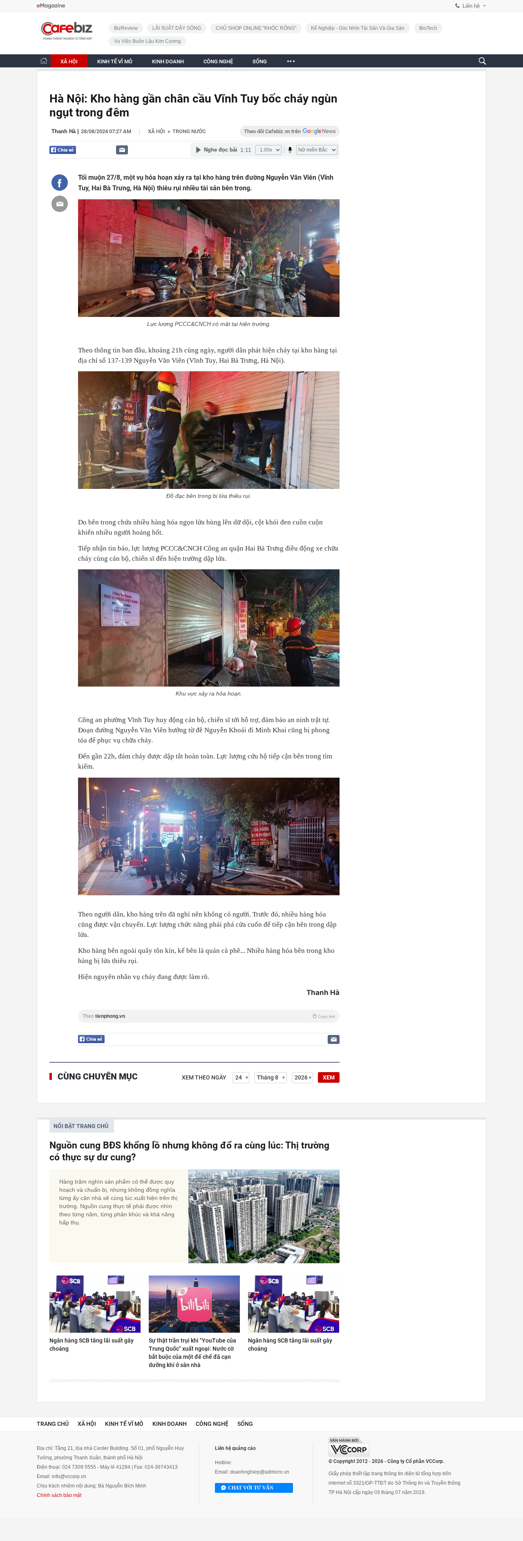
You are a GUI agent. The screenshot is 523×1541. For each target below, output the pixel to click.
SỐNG (260, 61)
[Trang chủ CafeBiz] (43, 61)
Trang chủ (53, 1424)
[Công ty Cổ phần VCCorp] (349, 1447)
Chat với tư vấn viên (250, 1489)
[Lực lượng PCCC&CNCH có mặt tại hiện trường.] (209, 258)
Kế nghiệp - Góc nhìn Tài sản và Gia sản (358, 28)
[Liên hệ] (122, 149)
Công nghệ (212, 1424)
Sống (245, 1424)
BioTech (428, 28)
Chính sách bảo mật (59, 1495)
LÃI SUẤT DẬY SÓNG (176, 28)
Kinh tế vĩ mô (124, 1424)
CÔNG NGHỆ (218, 61)
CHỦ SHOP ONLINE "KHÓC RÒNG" (256, 28)
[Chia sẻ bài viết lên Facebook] (59, 182)
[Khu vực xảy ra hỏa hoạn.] (209, 628)
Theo (209, 1016)
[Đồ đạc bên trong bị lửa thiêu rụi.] (209, 430)
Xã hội (156, 131)
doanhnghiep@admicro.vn (259, 1472)
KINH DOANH (168, 61)
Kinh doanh (169, 1424)
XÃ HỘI (69, 61)
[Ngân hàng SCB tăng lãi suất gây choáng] (95, 1304)
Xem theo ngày (204, 1077)
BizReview (126, 28)
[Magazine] (51, 6)
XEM (329, 1077)
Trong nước (189, 131)
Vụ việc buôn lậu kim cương (147, 41)
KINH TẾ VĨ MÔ (114, 61)
